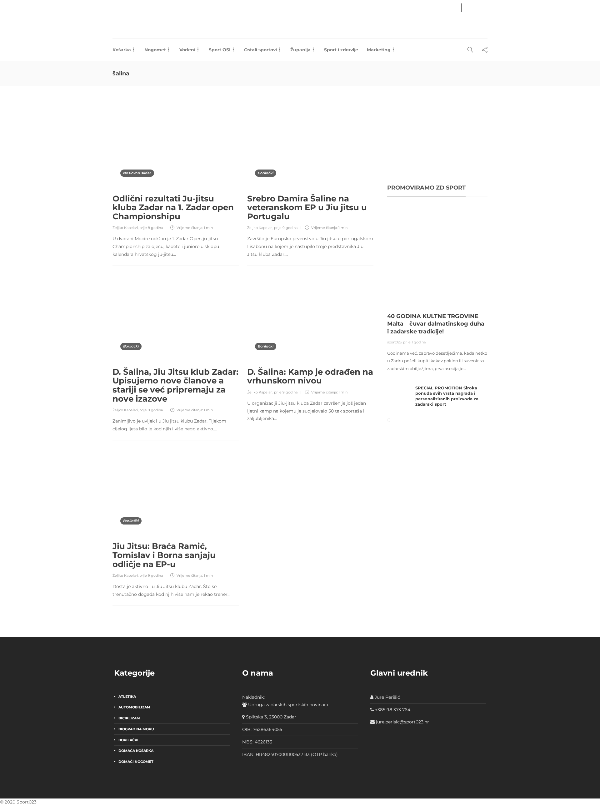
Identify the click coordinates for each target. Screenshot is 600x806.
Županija (300, 50)
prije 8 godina (151, 228)
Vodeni (187, 50)
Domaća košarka (135, 750)
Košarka (121, 50)
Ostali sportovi (260, 50)
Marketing (379, 50)
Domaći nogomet (135, 761)
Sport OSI (220, 50)
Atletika (127, 696)
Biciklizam (129, 718)
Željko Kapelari (125, 228)
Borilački (265, 173)
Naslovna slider (137, 173)
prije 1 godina (414, 342)
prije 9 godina (286, 228)
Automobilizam (134, 707)
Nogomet (155, 50)
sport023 (394, 342)
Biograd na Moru (136, 729)
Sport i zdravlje (341, 50)
